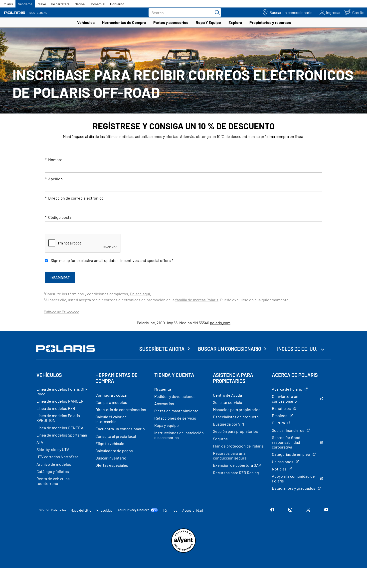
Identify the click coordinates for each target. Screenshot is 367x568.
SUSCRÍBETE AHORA (161, 349)
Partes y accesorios (170, 22)
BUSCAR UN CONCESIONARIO (229, 349)
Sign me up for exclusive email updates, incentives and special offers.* (112, 260)
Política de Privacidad (61, 311)
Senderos (25, 4)
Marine (79, 4)
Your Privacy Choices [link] (134, 510)
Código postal (58, 217)
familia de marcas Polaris (196, 299)
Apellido (54, 178)
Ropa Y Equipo (208, 22)
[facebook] (272, 510)
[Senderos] (26, 12)
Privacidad (104, 510)
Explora (235, 22)
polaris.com (220, 322)
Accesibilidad (192, 510)
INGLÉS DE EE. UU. (297, 349)
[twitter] (308, 510)
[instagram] (290, 510)
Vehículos (86, 22)
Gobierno (117, 4)
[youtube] (326, 510)
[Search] (216, 12)
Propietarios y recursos (270, 22)
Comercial (97, 4)
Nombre (53, 159)
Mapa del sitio (80, 510)
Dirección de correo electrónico (74, 198)
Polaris (7, 4)
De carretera (60, 4)
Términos (170, 510)
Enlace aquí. (140, 293)
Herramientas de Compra (124, 22)
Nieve (41, 4)
